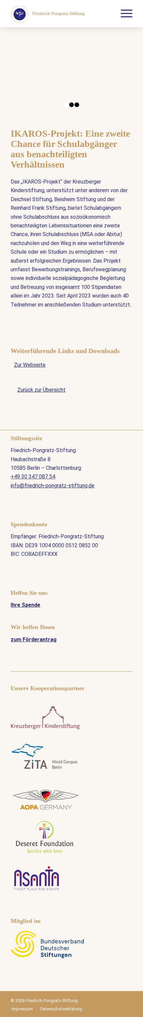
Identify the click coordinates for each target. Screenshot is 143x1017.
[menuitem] (123, 13)
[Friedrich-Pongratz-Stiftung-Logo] (59, 13)
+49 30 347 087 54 (33, 476)
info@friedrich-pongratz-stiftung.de (52, 485)
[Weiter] (117, 78)
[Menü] (123, 13)
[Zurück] (26, 78)
